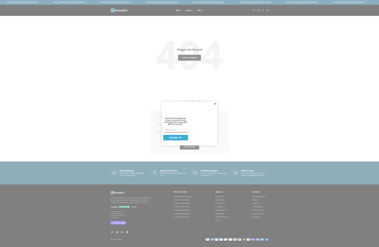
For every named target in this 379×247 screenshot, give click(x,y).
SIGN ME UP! (175, 137)
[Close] (215, 103)
